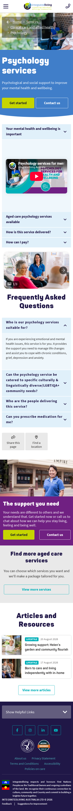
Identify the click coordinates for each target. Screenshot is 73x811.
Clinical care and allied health (32, 27)
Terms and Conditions (24, 763)
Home (17, 21)
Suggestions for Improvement (32, 803)
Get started (18, 103)
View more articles (36, 690)
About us (20, 758)
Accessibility (52, 763)
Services (32, 21)
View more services (36, 589)
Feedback (7, 803)
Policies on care (35, 769)
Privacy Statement (43, 758)
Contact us (52, 103)
